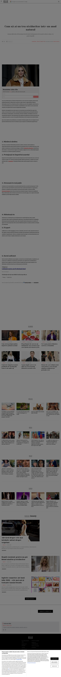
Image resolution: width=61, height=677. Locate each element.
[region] (30, 663)
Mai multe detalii (19, 659)
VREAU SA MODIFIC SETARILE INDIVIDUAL (54, 662)
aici (8, 668)
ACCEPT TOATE (54, 658)
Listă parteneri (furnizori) (31, 662)
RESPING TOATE (54, 666)
